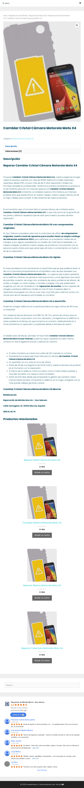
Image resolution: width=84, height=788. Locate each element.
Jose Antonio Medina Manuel (22, 730)
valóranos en (16, 714)
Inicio (5, 15)
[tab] (42, 146)
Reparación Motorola (37, 15)
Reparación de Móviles (18, 15)
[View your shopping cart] (80, 3)
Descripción (11, 146)
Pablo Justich (16, 741)
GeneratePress (45, 784)
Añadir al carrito (42, 472)
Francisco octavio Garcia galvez (23, 720)
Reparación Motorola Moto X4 (23, 139)
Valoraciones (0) (13, 151)
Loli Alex (14, 762)
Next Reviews (42, 770)
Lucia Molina (16, 751)
